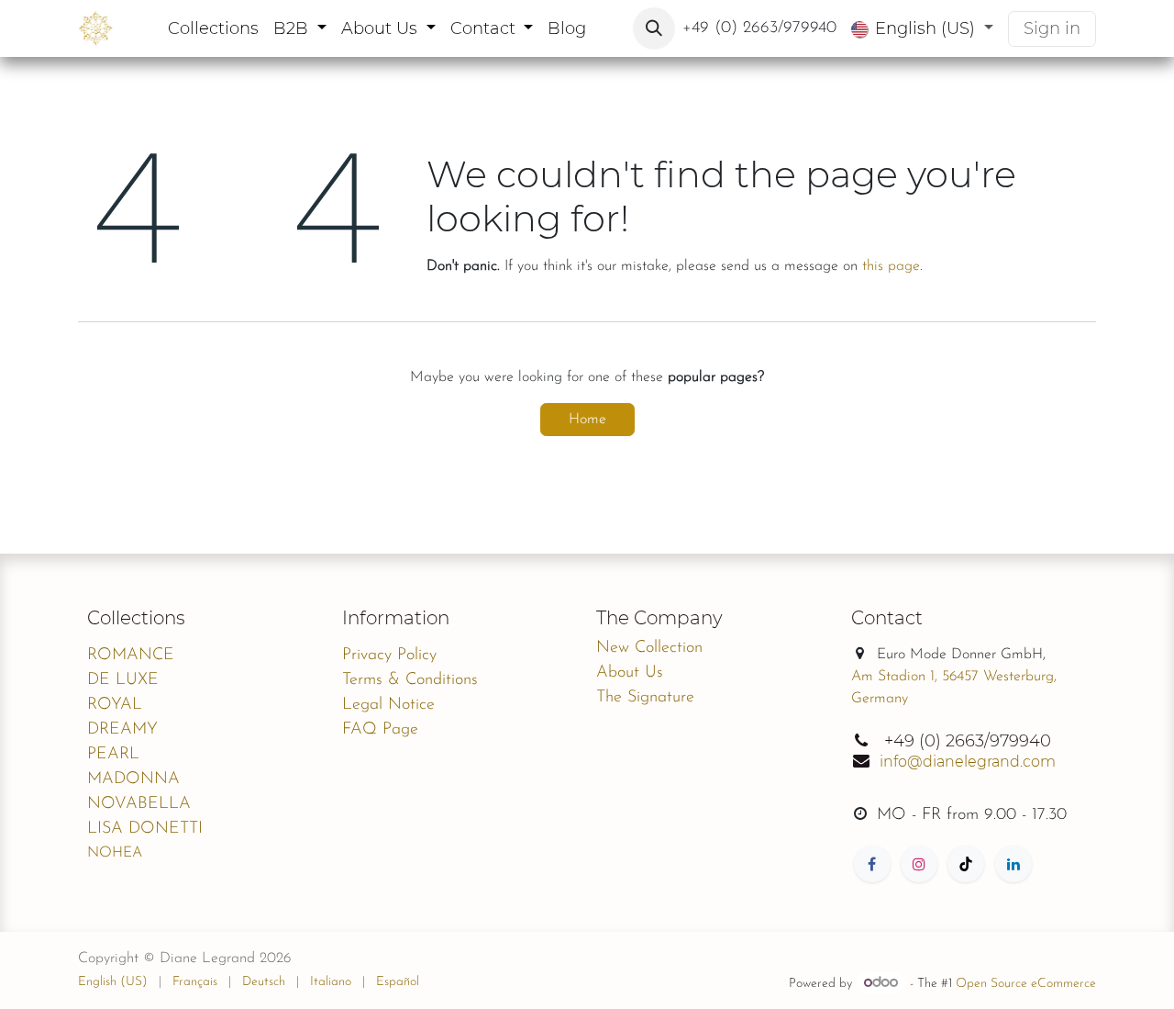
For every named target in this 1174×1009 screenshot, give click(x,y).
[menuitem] (213, 29)
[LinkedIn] (1013, 864)
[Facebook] (872, 864)
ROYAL (114, 705)
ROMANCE (130, 655)
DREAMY (122, 730)
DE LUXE (123, 680)
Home (587, 419)
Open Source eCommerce (1026, 984)
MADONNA (133, 779)
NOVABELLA (139, 804)
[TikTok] (965, 864)
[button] (654, 28)
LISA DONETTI (145, 829)
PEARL (113, 754)
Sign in (1052, 28)
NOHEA (114, 853)
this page (891, 266)
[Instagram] (919, 864)
